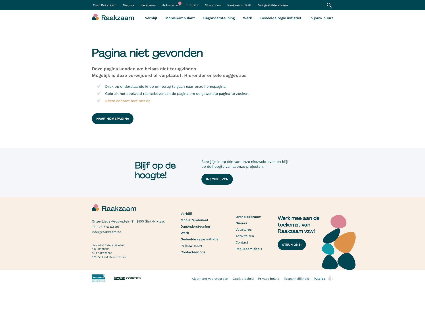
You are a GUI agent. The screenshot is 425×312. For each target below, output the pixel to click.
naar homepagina (112, 119)
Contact (192, 5)
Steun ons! (291, 244)
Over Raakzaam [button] (104, 5)
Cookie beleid (243, 278)
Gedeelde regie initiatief (280, 18)
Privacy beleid (268, 278)
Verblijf (151, 18)
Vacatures (148, 5)
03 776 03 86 (109, 227)
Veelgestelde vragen (273, 5)
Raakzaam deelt (239, 5)
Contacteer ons (193, 252)
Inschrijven (217, 179)
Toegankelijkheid (296, 278)
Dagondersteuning (219, 18)
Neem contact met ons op (128, 101)
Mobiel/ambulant (180, 18)
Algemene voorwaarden (210, 278)
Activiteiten (171, 4)
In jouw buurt (321, 18)
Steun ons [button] (213, 5)
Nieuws (128, 5)
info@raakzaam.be (106, 232)
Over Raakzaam (248, 217)
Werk (247, 18)
